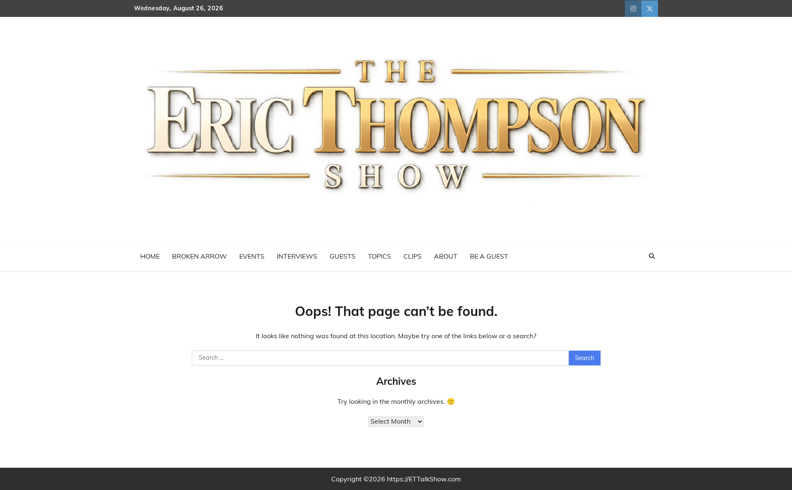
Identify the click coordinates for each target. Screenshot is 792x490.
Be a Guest (489, 256)
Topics (379, 256)
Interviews (297, 256)
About (445, 256)
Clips (412, 256)
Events (251, 256)
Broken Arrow (199, 256)
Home (150, 256)
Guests (343, 256)
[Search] (652, 256)
